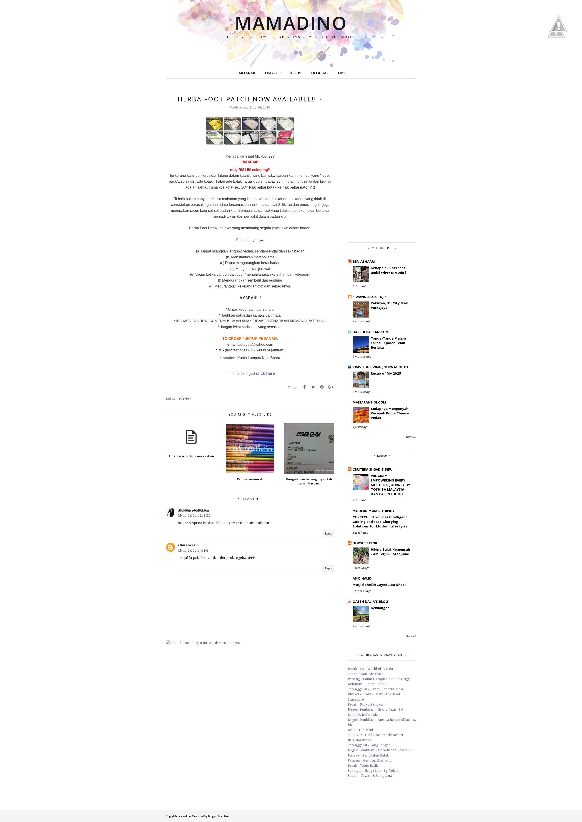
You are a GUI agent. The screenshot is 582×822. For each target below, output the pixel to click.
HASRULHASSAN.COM (371, 332)
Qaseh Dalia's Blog (370, 601)
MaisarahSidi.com (369, 402)
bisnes (185, 398)
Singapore (356, 699)
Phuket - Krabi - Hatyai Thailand (374, 694)
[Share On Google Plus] (330, 387)
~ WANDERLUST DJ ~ (370, 296)
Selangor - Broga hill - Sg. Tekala (373, 770)
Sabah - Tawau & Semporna (370, 775)
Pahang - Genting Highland (370, 760)
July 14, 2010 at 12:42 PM (194, 515)
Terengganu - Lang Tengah (369, 745)
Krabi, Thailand (360, 730)
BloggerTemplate (218, 816)
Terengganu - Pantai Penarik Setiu (375, 689)
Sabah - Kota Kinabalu (366, 674)
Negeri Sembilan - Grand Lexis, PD (375, 709)
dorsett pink (365, 543)
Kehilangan (380, 607)
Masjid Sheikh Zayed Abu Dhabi (379, 584)
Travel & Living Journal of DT (381, 367)
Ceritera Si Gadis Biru (373, 469)
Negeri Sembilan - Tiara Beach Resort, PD (381, 750)
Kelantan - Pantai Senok (367, 684)
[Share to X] (313, 387)
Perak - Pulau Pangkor (366, 704)
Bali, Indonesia (360, 740)
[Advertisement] (382, 163)
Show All (411, 437)
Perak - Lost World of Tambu (370, 668)
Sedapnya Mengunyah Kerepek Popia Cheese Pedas (390, 413)
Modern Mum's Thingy (374, 510)
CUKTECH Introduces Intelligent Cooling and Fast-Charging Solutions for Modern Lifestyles (380, 521)
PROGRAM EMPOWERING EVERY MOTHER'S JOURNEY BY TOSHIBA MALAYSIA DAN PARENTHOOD (390, 484)
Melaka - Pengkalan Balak (368, 755)
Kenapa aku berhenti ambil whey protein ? (389, 270)
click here (265, 373)
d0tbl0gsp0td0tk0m (193, 510)
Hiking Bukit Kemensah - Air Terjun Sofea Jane (390, 551)
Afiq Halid (362, 578)
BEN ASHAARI (364, 261)
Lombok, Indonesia (363, 714)
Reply (328, 533)
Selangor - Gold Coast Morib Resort (375, 735)
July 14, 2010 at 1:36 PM (193, 550)
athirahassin (188, 545)
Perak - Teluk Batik (363, 765)
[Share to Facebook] (304, 387)
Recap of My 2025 (386, 373)
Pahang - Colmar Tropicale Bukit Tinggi (379, 679)
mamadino (291, 22)
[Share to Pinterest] (321, 387)
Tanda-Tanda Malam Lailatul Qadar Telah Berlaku (388, 343)
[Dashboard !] (558, 45)
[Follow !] (556, 50)
